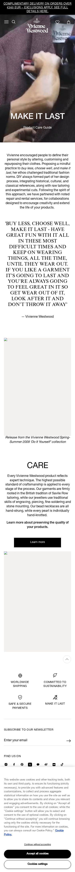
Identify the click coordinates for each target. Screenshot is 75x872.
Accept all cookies (38, 854)
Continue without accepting (37, 845)
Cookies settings (38, 864)
